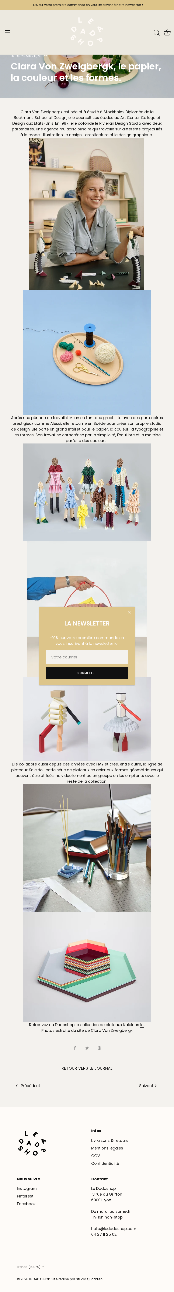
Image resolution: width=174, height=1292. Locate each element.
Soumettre (87, 673)
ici (142, 1024)
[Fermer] (129, 612)
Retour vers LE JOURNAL (87, 1068)
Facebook (26, 1203)
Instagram (27, 1188)
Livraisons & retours (109, 1140)
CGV (95, 1155)
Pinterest (25, 1196)
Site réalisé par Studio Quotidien (77, 1279)
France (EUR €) (29, 1267)
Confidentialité (105, 1163)
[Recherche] (156, 33)
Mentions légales (107, 1148)
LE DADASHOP (39, 1279)
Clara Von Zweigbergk (112, 1030)
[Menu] (7, 32)
